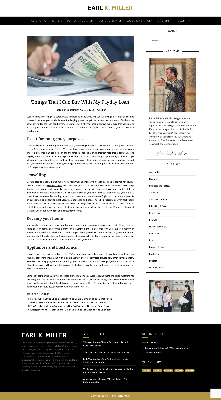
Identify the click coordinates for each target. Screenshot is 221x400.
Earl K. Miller (99, 109)
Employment (165, 20)
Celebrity (184, 20)
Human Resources (158, 226)
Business (57, 20)
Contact (168, 370)
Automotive (38, 20)
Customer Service (110, 20)
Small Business (156, 267)
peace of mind (54, 185)
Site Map (190, 370)
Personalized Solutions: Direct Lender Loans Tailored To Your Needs (68, 302)
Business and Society (80, 20)
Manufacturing (156, 247)
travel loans (75, 210)
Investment (154, 233)
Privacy (179, 370)
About (157, 370)
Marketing (154, 254)
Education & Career (139, 20)
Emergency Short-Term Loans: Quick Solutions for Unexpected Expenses (71, 309)
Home (146, 370)
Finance (153, 219)
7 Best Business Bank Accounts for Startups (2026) (107, 352)
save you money (122, 228)
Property (153, 260)
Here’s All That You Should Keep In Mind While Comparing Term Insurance (71, 298)
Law (151, 240)
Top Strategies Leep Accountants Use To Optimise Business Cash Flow (69, 305)
